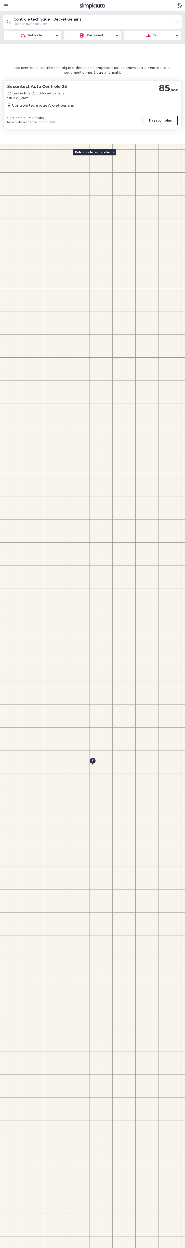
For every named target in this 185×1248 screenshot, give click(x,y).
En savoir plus (160, 120)
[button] (179, 5)
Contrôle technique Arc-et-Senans (43, 105)
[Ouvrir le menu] (5, 4)
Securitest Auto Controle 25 (37, 86)
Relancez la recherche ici (94, 152)
